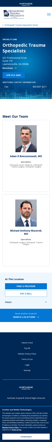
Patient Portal (27, 342)
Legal (27, 365)
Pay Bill (27, 348)
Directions (8, 68)
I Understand (26, 437)
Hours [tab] (8, 302)
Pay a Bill (26, 293)
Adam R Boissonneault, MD (26, 156)
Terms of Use (27, 359)
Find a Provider (26, 286)
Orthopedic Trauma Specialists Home (21, 25)
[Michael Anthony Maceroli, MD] (26, 214)
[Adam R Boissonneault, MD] (26, 139)
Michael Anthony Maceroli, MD (26, 232)
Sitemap (27, 370)
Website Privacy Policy (27, 354)
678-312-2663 (13, 75)
